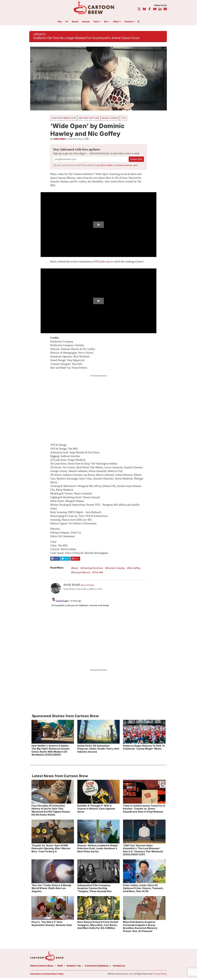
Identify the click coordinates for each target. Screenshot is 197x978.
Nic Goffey (135, 568)
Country (128, 22)
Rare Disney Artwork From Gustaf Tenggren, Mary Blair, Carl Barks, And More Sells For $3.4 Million (97, 925)
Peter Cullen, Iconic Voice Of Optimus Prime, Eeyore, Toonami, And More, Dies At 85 (143, 888)
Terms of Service (124, 165)
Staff (60, 965)
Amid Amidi (59, 139)
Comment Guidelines (97, 965)
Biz (105, 22)
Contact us (119, 965)
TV (66, 22)
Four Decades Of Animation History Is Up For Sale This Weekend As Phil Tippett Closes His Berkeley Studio (50, 810)
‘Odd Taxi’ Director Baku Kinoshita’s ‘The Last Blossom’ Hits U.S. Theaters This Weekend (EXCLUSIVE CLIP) (143, 850)
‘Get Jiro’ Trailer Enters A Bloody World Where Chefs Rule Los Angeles (51, 888)
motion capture (89, 118)
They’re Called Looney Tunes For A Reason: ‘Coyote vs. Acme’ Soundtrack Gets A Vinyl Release (144, 808)
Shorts (75, 22)
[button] (98, 224)
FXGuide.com (102, 261)
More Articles (87, 585)
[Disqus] (98, 629)
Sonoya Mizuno (81, 572)
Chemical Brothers (92, 568)
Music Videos (110, 118)
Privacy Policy (106, 165)
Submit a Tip (74, 965)
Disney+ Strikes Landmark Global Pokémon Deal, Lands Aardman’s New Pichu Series (97, 848)
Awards (86, 22)
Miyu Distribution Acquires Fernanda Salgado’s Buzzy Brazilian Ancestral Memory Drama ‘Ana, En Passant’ (140, 926)
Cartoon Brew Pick (64, 118)
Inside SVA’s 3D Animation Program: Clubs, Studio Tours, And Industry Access (98, 748)
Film (60, 22)
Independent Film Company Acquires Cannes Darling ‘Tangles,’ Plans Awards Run (94, 888)
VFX (123, 118)
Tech (95, 22)
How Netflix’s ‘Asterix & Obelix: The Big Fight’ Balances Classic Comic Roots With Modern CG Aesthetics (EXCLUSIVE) (50, 750)
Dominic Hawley (116, 568)
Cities (116, 22)
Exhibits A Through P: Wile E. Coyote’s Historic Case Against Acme (96, 808)
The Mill (98, 572)
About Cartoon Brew (41, 965)
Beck (75, 568)
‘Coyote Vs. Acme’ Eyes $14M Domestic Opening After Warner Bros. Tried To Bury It (50, 848)
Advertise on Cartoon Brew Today (47, 974)
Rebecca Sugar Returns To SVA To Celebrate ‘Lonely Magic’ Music (144, 747)
